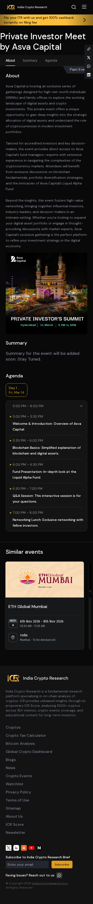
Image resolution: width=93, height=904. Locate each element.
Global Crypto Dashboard (29, 751)
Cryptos (13, 727)
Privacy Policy (18, 792)
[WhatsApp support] (59, 875)
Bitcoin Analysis (20, 743)
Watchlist (14, 783)
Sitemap (13, 808)
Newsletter (15, 832)
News (10, 767)
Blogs (11, 759)
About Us (14, 816)
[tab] (10, 60)
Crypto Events (19, 775)
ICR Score (15, 824)
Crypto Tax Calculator (26, 735)
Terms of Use (17, 800)
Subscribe (62, 864)
